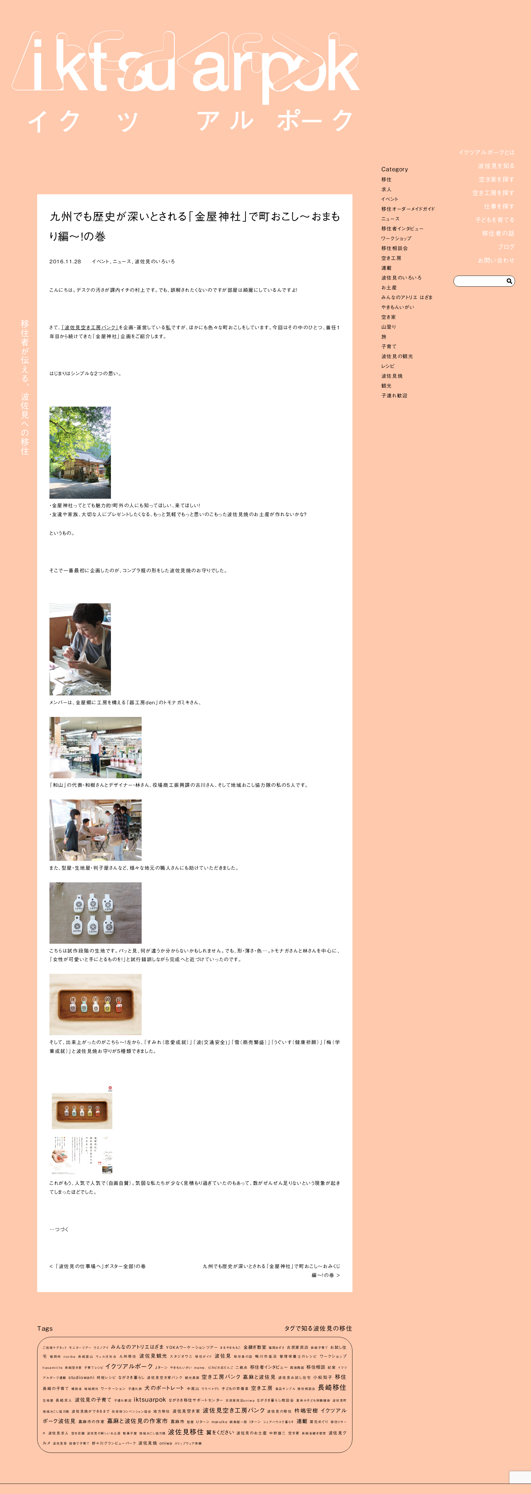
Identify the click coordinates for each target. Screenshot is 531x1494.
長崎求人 (64, 1400)
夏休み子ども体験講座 (313, 1400)
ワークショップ (396, 238)
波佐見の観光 (397, 356)
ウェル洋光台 (106, 1356)
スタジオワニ (181, 1356)
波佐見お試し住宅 (294, 1377)
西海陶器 (297, 1367)
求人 (386, 189)
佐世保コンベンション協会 (131, 1411)
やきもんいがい (398, 307)
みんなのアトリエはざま (137, 1346)
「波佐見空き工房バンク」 (90, 327)
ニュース (390, 218)
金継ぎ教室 (254, 1347)
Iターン (255, 1421)
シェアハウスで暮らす (278, 1421)
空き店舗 (78, 1433)
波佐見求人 (58, 1433)
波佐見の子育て (93, 1399)
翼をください (220, 1432)
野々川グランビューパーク (114, 1443)
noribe (70, 1356)
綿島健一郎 (238, 1421)
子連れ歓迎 (394, 395)
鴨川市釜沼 (266, 1356)
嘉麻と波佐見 (259, 1377)
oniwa (165, 1443)
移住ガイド (203, 1356)
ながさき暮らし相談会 (275, 1400)
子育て (389, 346)
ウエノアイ (101, 1347)
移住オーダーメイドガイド (408, 209)
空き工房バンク (221, 1377)
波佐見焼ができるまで (91, 1411)
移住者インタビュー (402, 228)
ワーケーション (113, 1388)
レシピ (388, 366)
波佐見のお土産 (251, 1433)
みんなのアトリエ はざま (407, 297)
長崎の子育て (56, 1389)
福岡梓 (55, 1356)
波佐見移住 (186, 1432)
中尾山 (193, 1388)
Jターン (161, 1367)
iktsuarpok (150, 1399)
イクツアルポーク (129, 1366)
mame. (200, 1367)
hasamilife (53, 1367)
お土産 (389, 287)
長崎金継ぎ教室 (314, 1433)
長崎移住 (332, 1387)
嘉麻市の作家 (91, 1422)
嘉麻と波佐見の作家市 (137, 1421)
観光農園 (192, 1377)
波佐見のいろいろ (401, 277)
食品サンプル (285, 1388)
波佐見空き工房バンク (234, 1410)
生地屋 (48, 1400)
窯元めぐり (319, 1421)
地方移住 (161, 1411)
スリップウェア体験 (188, 1443)
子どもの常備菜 (235, 1388)
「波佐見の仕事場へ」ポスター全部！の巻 (100, 1266)
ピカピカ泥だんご (220, 1367)
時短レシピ (106, 1377)
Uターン (203, 1421)
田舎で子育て (79, 1443)
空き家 (388, 317)
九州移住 (128, 1356)
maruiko (219, 1421)
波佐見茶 (60, 1443)
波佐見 (222, 1355)
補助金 (76, 1388)
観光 (386, 385)
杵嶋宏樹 (306, 1410)
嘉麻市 (178, 1421)
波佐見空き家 (186, 1411)
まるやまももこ (230, 1347)
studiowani (82, 1377)
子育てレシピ (94, 1367)
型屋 (190, 1421)
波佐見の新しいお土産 (104, 1433)
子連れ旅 (135, 1388)
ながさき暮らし (131, 1378)
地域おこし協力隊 (152, 1433)
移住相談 (316, 1367)
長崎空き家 (73, 1367)
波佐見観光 (153, 1355)
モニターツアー (80, 1347)
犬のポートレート (164, 1388)
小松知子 (322, 1377)
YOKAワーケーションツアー (192, 1347)
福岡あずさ (277, 1347)
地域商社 (91, 1388)
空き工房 (391, 258)
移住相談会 (394, 248)
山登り (388, 326)
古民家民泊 (298, 1347)
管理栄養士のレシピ (298, 1356)
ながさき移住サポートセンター (196, 1400)
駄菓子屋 (130, 1433)
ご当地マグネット (55, 1347)
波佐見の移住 (279, 1411)
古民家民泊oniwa (240, 1400)
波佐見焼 (392, 376)
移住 (386, 179)
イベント (389, 199)
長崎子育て (319, 1347)
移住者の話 (243, 1356)
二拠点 (241, 1367)
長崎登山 (85, 1356)
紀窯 (332, 1367)
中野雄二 (277, 1433)
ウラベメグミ (210, 1388)
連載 (386, 267)
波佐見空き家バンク (165, 1377)
